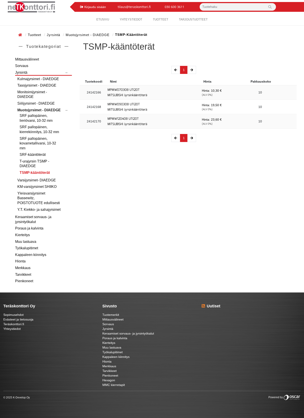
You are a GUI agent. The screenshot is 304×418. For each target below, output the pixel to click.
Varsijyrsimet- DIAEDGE (36, 180)
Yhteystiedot (12, 329)
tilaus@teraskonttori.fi (134, 7)
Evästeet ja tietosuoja (18, 319)
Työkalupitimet (26, 248)
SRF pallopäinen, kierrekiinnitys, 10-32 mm (39, 129)
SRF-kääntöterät (33, 154)
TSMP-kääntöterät (35, 173)
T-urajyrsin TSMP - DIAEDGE (34, 163)
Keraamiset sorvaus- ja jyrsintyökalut (33, 219)
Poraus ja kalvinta (29, 228)
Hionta (20, 261)
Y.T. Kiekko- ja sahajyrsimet (39, 209)
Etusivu (102, 19)
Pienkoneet (24, 281)
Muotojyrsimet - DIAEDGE (88, 35)
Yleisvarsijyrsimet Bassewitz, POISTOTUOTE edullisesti (38, 198)
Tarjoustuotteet (193, 19)
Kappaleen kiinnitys (30, 255)
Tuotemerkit (110, 315)
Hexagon (108, 380)
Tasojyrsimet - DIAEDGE (36, 85)
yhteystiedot (131, 19)
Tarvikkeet (23, 274)
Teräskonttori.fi (13, 324)
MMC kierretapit (113, 385)
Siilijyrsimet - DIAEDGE (36, 103)
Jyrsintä (54, 35)
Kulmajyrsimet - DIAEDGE (38, 79)
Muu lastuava (25, 241)
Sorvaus (21, 66)
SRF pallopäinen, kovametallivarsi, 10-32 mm (38, 143)
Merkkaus (22, 268)
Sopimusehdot (13, 315)
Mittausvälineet (27, 59)
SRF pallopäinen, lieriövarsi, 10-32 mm (36, 118)
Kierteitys (22, 235)
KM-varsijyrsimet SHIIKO (37, 187)
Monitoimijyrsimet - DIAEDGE (32, 94)
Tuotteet (160, 19)
